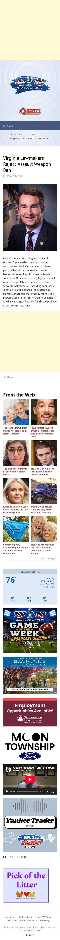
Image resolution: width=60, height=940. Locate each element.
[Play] (7, 791)
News (10, 377)
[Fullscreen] (52, 791)
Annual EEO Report (43, 916)
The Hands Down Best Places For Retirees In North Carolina (15, 430)
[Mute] (48, 791)
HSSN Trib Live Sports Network (22, 920)
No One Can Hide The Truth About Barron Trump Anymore (42, 471)
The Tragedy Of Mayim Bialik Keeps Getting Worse (15, 471)
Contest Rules (25, 916)
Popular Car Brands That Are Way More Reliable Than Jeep (41, 509)
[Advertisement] (30, 30)
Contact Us (10, 916)
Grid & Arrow (35, 930)
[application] (30, 779)
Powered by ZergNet (48, 559)
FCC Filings (45, 920)
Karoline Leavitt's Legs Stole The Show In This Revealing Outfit (15, 509)
